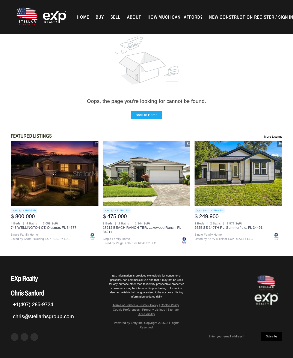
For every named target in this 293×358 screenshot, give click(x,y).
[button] (27, 17)
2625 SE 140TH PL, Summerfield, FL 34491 (229, 227)
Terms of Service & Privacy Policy (135, 305)
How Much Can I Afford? (175, 17)
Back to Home (146, 115)
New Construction (231, 17)
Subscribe (271, 336)
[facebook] (14, 337)
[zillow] (24, 337)
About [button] (134, 17)
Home (83, 17)
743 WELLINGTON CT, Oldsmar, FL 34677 (43, 227)
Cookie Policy (170, 305)
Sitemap (173, 309)
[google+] (34, 337)
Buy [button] (100, 17)
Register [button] (264, 17)
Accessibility (146, 314)
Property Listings (153, 309)
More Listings (273, 136)
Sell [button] (115, 17)
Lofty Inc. (137, 323)
